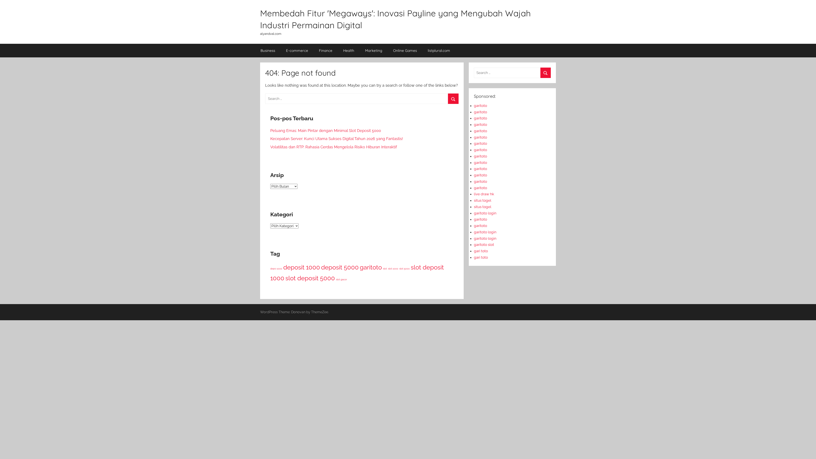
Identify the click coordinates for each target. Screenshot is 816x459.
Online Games (405, 50)
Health (348, 50)
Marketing (373, 50)
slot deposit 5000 (310, 278)
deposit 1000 (301, 267)
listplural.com (439, 50)
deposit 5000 (340, 267)
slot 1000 (393, 268)
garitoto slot (484, 244)
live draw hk (484, 194)
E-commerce (297, 50)
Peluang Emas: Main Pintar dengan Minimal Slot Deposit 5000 (325, 130)
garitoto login (485, 213)
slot (385, 268)
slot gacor (341, 279)
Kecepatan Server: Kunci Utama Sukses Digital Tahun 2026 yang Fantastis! (336, 138)
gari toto (481, 251)
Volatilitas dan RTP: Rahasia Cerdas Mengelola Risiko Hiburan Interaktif (333, 147)
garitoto (371, 267)
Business (268, 50)
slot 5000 (404, 268)
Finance (325, 50)
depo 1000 (276, 268)
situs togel (482, 200)
